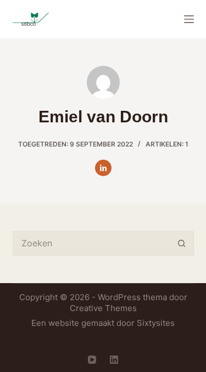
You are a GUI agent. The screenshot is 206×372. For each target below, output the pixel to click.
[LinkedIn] (114, 360)
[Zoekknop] (181, 243)
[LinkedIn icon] (103, 168)
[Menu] (189, 19)
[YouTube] (92, 360)
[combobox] (91, 243)
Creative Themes (103, 308)
